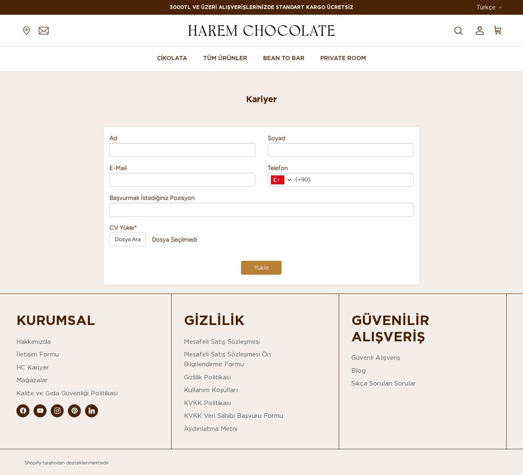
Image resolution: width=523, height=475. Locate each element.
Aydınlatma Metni (210, 428)
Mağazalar (32, 380)
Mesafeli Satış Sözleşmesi (222, 341)
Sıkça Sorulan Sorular (383, 383)
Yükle (261, 267)
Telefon (278, 168)
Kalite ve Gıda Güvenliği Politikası (67, 393)
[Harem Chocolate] (261, 30)
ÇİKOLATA (172, 58)
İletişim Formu (37, 354)
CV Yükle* (123, 227)
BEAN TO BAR (283, 58)
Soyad (276, 138)
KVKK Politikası (207, 403)
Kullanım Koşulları (211, 390)
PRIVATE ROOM (343, 58)
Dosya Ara (128, 239)
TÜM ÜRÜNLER (225, 58)
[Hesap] (478, 30)
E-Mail (118, 168)
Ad (113, 138)
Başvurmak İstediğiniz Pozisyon (152, 198)
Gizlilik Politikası (207, 377)
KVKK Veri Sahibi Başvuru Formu (233, 415)
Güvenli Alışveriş (375, 357)
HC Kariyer (32, 367)
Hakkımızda (33, 341)
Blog (358, 370)
